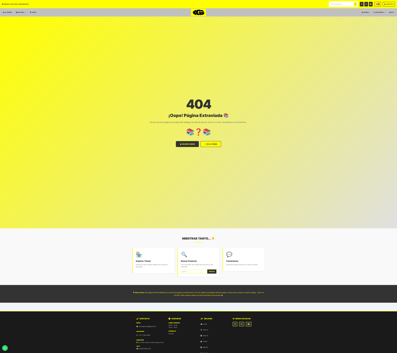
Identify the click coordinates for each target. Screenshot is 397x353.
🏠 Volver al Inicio (187, 144)
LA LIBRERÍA (8, 12)
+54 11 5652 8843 (144, 335)
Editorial (205, 335)
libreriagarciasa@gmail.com (147, 326)
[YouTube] (371, 4)
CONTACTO (389, 4)
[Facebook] (362, 4)
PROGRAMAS (379, 12)
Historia (205, 330)
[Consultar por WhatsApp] (5, 348)
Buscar (212, 271)
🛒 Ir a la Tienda (210, 144)
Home (205, 324)
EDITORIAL (21, 12)
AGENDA (366, 12)
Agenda (205, 347)
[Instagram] (366, 4)
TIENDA (34, 12)
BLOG (392, 12)
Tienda (205, 341)
